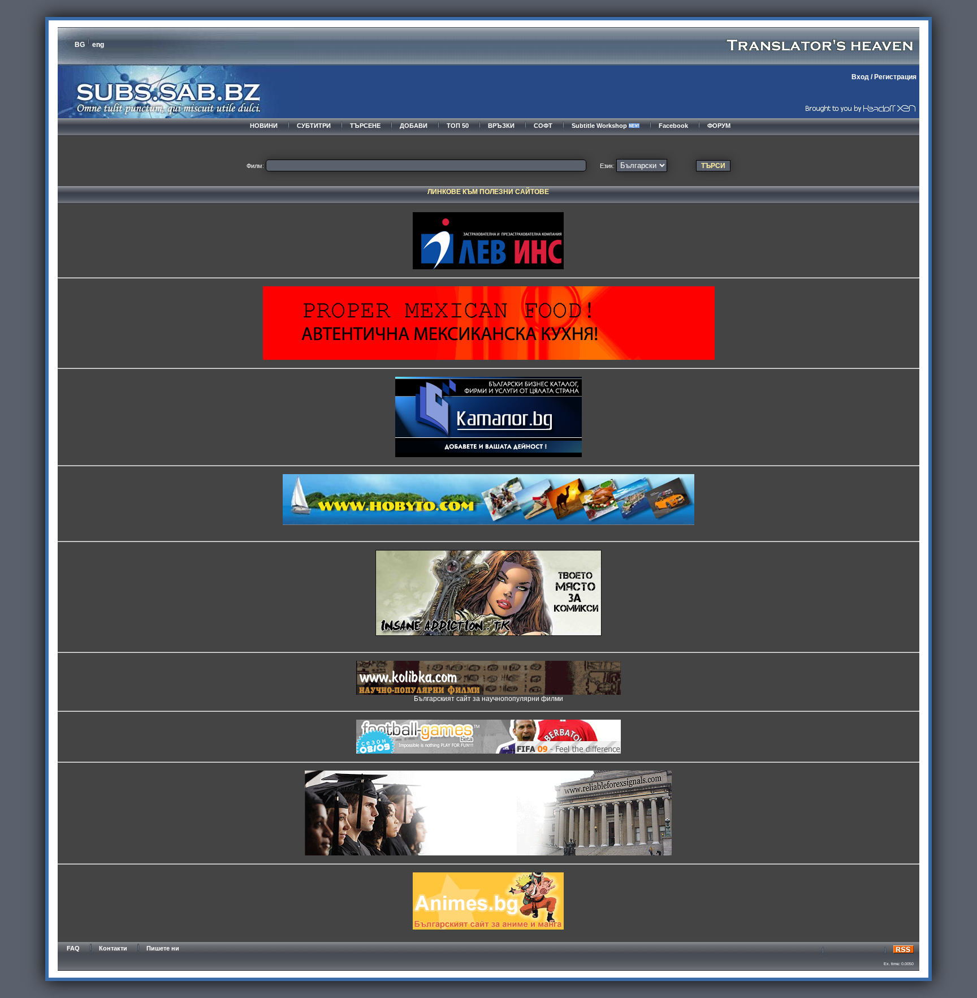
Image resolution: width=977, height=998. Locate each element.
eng (98, 45)
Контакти (113, 948)
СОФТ (543, 125)
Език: (607, 165)
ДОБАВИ (413, 125)
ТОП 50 (458, 125)
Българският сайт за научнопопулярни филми (488, 699)
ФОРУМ (718, 125)
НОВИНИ (264, 125)
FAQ (73, 948)
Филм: (255, 165)
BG (80, 45)
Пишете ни (162, 948)
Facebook (673, 125)
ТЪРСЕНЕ (365, 125)
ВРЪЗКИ (501, 125)
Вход (860, 77)
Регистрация (895, 77)
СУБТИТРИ (314, 125)
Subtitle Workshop (600, 125)
